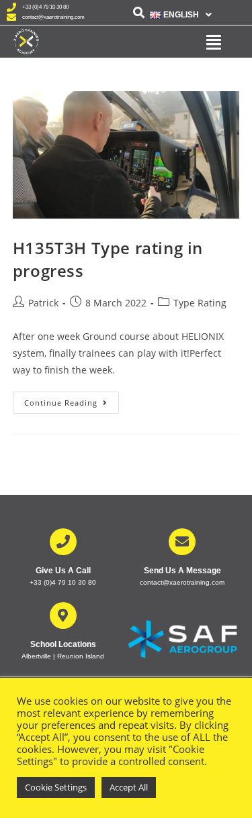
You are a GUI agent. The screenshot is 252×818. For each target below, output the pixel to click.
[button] (181, 15)
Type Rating (199, 302)
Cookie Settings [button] (56, 787)
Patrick (43, 302)
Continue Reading (71, 400)
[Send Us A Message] (182, 541)
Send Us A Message (182, 570)
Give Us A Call (63, 570)
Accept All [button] (129, 787)
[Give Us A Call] (63, 541)
